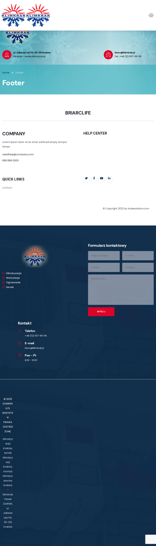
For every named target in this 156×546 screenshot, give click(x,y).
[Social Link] (86, 180)
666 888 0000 (10, 160)
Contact (7, 187)
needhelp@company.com (18, 154)
